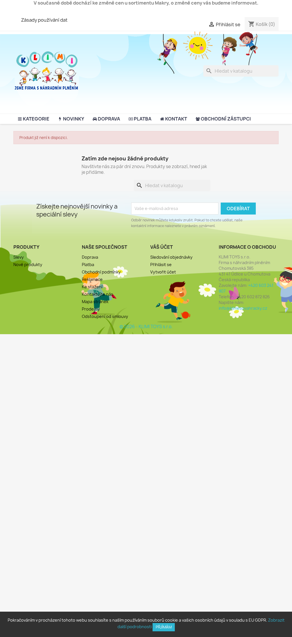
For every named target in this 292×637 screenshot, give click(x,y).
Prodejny (91, 309)
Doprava (90, 257)
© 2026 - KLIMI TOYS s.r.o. (146, 327)
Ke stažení (92, 286)
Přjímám (164, 627)
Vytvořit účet (163, 272)
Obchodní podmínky (101, 272)
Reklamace (92, 279)
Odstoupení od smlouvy (105, 316)
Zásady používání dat (44, 20)
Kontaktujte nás (97, 294)
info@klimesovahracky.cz (243, 308)
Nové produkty (27, 264)
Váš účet (161, 247)
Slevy (18, 257)
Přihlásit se (161, 264)
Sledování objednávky (171, 257)
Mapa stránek (95, 301)
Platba (88, 264)
